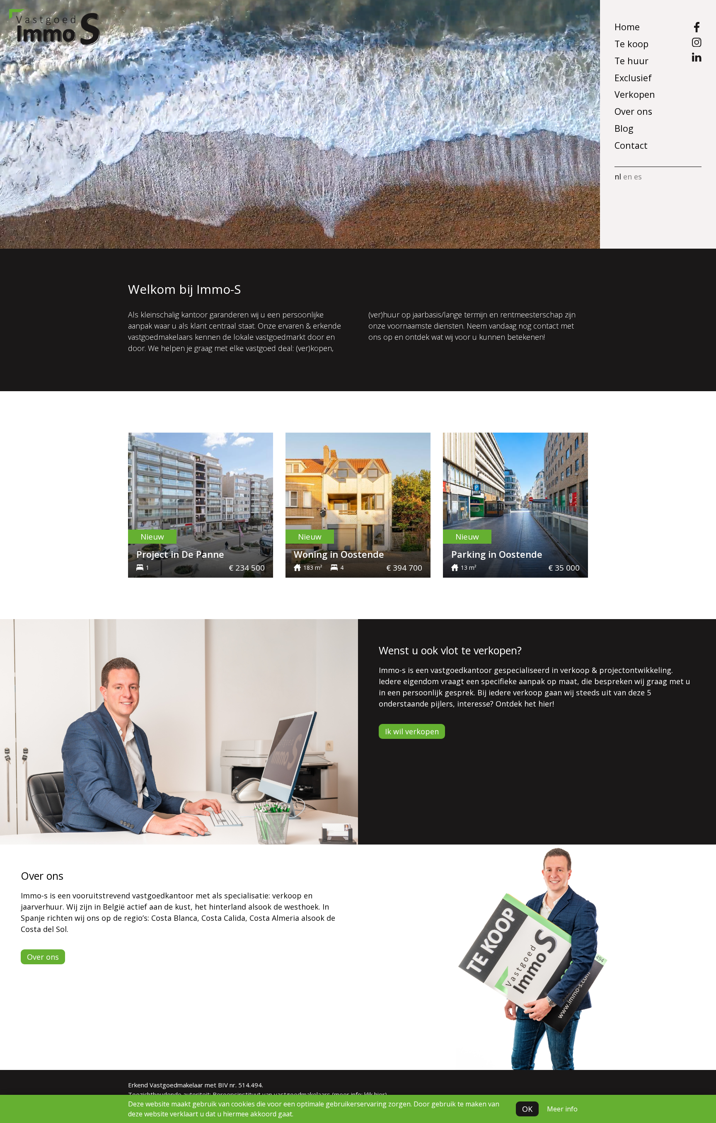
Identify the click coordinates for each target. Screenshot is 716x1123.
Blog (623, 128)
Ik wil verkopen (412, 731)
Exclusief (633, 78)
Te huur (631, 61)
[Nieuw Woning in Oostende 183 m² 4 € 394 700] (358, 504)
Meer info (562, 1108)
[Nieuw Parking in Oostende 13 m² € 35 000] (515, 504)
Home (627, 27)
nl (617, 177)
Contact (631, 145)
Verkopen (634, 94)
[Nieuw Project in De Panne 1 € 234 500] (200, 504)
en (627, 177)
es (638, 177)
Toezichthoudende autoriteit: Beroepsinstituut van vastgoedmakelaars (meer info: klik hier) (257, 1094)
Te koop (631, 44)
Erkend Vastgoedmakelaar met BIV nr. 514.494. (195, 1085)
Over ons (633, 111)
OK (527, 1109)
